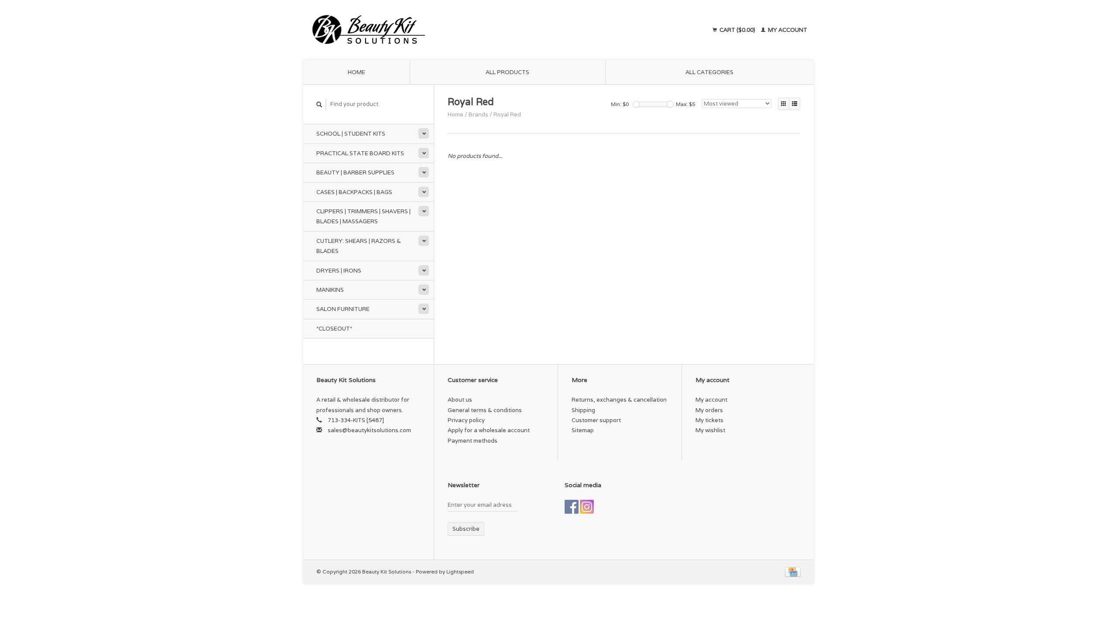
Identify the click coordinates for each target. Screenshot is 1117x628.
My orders (709, 410)
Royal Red (507, 114)
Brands (478, 114)
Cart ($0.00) (737, 30)
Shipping (583, 410)
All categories (709, 72)
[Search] (319, 104)
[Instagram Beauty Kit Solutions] (587, 507)
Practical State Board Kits (360, 153)
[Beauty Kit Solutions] (448, 30)
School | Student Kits (350, 133)
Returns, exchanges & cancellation (619, 399)
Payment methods (472, 440)
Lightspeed (460, 571)
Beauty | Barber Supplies (355, 172)
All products (507, 72)
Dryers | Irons (338, 270)
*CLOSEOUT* (334, 328)
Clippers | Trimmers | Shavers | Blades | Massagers (363, 216)
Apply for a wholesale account (489, 430)
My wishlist (710, 430)
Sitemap (583, 430)
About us (460, 399)
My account (787, 30)
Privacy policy (466, 420)
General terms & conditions (485, 410)
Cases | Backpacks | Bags (354, 192)
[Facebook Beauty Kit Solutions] (572, 507)
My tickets (709, 420)
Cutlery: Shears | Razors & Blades (358, 246)
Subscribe (466, 528)
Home (356, 72)
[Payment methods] (793, 571)
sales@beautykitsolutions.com (369, 430)
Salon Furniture (343, 309)
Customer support (596, 420)
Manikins (330, 290)
